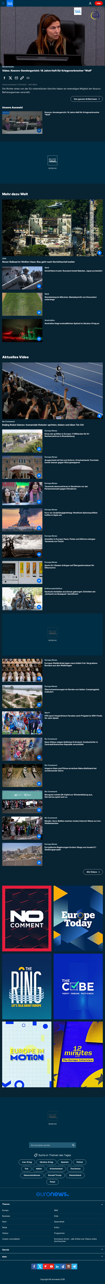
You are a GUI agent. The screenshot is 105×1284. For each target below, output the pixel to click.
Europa (5, 1210)
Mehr (4, 1257)
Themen (6, 1204)
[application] (52, 36)
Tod (26, 1169)
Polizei (80, 1162)
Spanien (65, 1162)
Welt (47, 267)
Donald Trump (54, 1175)
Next (4, 1222)
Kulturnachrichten (53, 588)
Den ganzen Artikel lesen (85, 99)
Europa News (51, 430)
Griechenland (56, 1169)
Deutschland (75, 1175)
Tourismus (75, 1169)
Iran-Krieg (27, 1162)
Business (6, 1216)
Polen (52, 1182)
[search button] (73, 1145)
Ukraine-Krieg (46, 1162)
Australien (50, 320)
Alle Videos (92, 872)
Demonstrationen (32, 1175)
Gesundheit (59, 1222)
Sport (47, 712)
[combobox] (52, 1145)
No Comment (8, 421)
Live (99, 3)
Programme (59, 1233)
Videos (5, 1233)
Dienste (5, 1250)
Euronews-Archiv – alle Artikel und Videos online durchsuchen (75, 1240)
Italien (39, 1169)
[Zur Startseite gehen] (10, 3)
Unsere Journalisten (11, 1239)
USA (4, 258)
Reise (4, 1227)
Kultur (56, 1227)
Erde (56, 1216)
